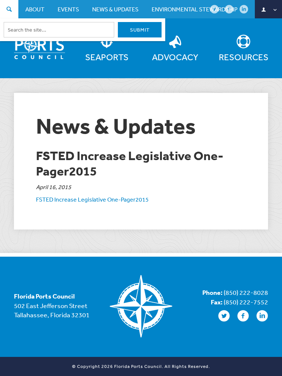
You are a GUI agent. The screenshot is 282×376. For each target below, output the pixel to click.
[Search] (9, 10)
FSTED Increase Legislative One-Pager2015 (92, 199)
